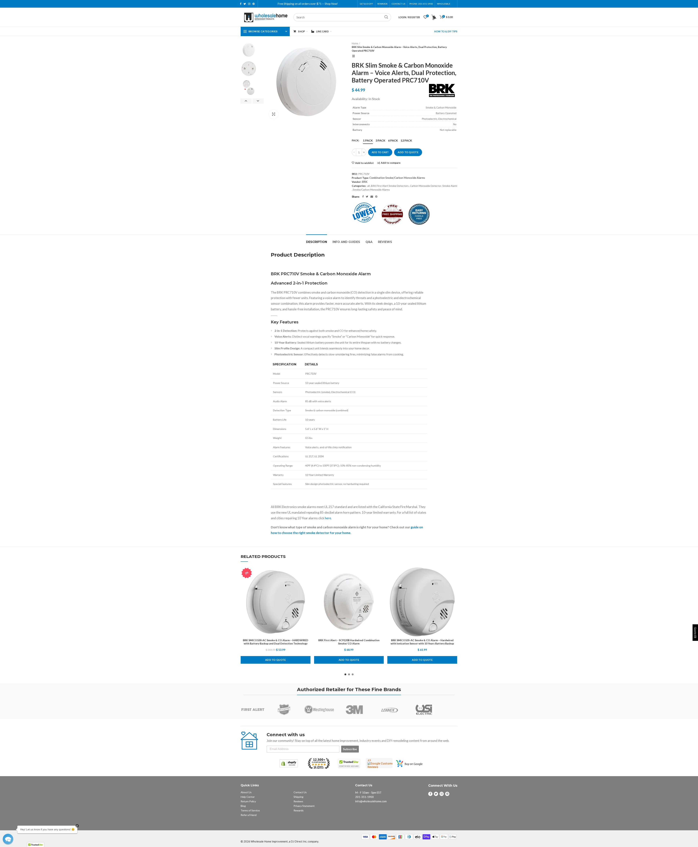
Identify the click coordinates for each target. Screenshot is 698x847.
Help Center (248, 796)
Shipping (298, 796)
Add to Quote (408, 152)
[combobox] (342, 17)
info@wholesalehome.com (371, 801)
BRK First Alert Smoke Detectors (390, 185)
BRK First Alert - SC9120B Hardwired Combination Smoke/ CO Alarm (349, 642)
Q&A (369, 242)
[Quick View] (307, 589)
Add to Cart (380, 152)
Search (386, 17)
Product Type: (360, 177)
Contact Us (398, 3)
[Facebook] (363, 196)
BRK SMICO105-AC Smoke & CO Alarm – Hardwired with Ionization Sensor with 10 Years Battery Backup (422, 642)
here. (328, 518)
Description (316, 242)
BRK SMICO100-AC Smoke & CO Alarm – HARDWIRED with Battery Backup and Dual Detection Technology (275, 642)
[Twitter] (367, 196)
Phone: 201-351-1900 (421, 3)
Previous (246, 101)
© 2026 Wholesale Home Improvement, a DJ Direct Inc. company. (280, 841)
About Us (246, 792)
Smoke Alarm (449, 185)
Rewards (299, 810)
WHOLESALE (443, 3)
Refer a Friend (248, 814)
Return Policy (248, 801)
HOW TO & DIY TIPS (445, 31)
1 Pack (368, 140)
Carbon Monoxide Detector (425, 185)
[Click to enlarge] (273, 114)
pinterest (253, 3)
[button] (8, 839)
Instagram (249, 3)
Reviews (385, 242)
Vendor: (356, 181)
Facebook (240, 3)
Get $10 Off (366, 3)
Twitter (244, 3)
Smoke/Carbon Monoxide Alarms (371, 189)
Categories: (359, 185)
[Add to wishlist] (307, 573)
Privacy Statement (304, 805)
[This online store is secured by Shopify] (288, 763)
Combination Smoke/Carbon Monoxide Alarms (397, 177)
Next (258, 101)
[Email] (371, 196)
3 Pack (380, 140)
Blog (243, 805)
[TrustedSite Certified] (349, 763)
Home (355, 43)
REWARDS (382, 3)
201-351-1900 (364, 796)
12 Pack (406, 140)
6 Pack (393, 140)
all (368, 185)
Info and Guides (346, 242)
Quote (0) (695, 632)
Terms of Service (250, 810)
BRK (364, 181)
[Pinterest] (376, 196)
